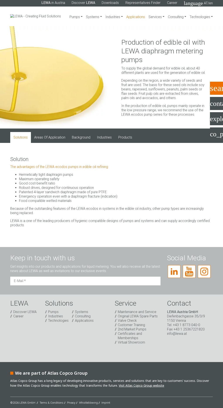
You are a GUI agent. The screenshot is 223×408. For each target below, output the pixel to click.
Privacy (71, 402)
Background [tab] (81, 137)
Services (156, 17)
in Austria (53, 3)
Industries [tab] (104, 137)
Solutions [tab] (21, 137)
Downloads (110, 3)
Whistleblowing (88, 402)
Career (172, 3)
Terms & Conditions (51, 402)
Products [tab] (125, 137)
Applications (135, 17)
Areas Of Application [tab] (49, 137)
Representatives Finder (142, 3)
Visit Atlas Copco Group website (141, 385)
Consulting (176, 17)
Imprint (105, 402)
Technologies (200, 17)
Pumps (75, 17)
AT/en (198, 3)
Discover (83, 3)
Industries (113, 17)
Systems (93, 17)
